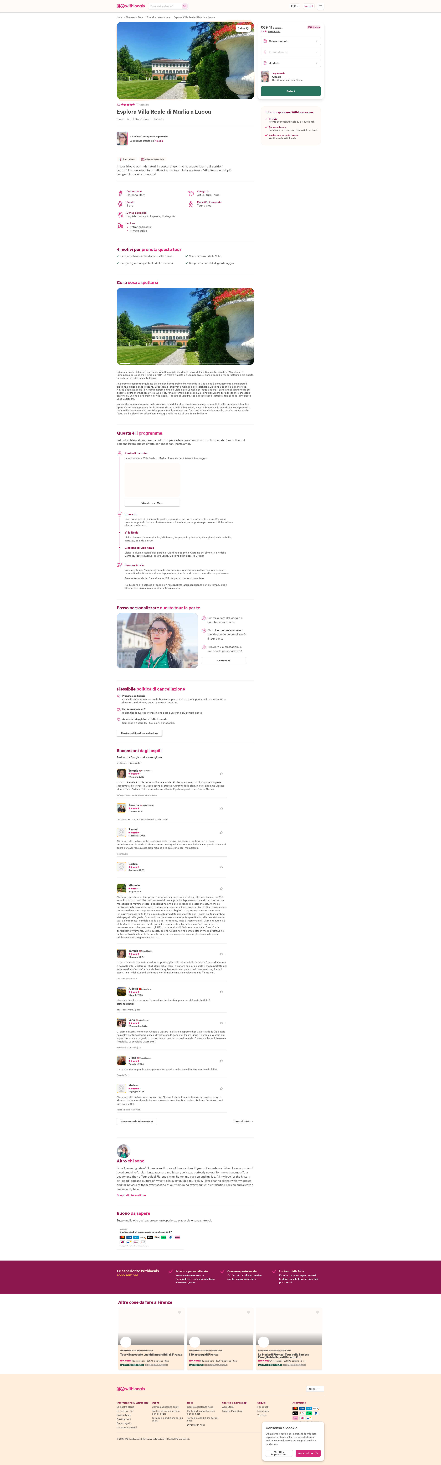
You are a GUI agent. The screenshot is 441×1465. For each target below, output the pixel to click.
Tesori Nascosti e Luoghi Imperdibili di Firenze (151, 1354)
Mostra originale (152, 757)
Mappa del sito (182, 1439)
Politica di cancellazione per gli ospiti (166, 1412)
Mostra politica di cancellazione (139, 733)
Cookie (170, 1439)
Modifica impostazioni (279, 1453)
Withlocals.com (132, 1439)
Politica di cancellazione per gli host (201, 1412)
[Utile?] (223, 774)
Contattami (223, 660)
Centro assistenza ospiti (165, 1406)
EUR (293, 6)
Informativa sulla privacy (153, 1439)
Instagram (263, 1410)
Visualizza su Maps (152, 503)
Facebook (262, 1406)
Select (290, 91)
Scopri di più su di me (131, 1195)
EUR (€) (312, 1388)
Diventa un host (196, 1424)
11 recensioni (142, 105)
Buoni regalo (124, 1423)
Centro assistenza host (200, 1406)
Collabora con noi (127, 1427)
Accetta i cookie (308, 1453)
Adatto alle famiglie (154, 159)
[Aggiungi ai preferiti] (179, 1312)
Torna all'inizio (241, 1121)
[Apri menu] (320, 6)
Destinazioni (124, 1419)
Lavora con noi (125, 1410)
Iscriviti (308, 6)
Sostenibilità (124, 1415)
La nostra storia (125, 1406)
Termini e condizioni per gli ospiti (167, 1419)
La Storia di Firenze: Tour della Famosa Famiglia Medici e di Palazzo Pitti (283, 1356)
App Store (228, 1406)
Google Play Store (232, 1410)
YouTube (262, 1415)
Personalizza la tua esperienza (184, 584)
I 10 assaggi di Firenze (203, 1354)
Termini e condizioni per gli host (202, 1419)
